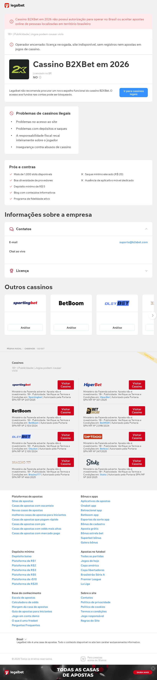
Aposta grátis (89, 528)
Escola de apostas (23, 597)
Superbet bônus (91, 538)
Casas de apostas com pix (28, 524)
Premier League (91, 579)
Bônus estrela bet (92, 533)
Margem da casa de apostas (30, 607)
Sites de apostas (22, 501)
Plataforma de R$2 (24, 565)
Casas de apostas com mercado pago (36, 533)
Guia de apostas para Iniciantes (32, 611)
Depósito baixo (22, 556)
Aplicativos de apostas (95, 501)
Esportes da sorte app (95, 519)
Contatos (87, 597)
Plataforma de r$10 (24, 579)
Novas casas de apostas (27, 510)
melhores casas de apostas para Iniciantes (39, 515)
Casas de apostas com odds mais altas (36, 528)
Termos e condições (94, 611)
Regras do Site (90, 620)
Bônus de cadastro (93, 524)
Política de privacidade (95, 602)
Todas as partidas (92, 556)
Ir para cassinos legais (134, 92)
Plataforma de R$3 (24, 570)
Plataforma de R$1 (24, 561)
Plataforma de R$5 (24, 574)
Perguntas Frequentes (26, 625)
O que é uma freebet (25, 620)
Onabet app (88, 505)
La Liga (85, 584)
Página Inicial (14, 348)
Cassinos (30, 348)
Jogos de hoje (90, 561)
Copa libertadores (92, 570)
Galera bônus (89, 542)
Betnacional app (91, 510)
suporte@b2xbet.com (133, 242)
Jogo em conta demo (25, 616)
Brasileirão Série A (93, 574)
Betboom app (90, 515)
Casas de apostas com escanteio (33, 505)
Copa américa (90, 565)
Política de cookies (93, 607)
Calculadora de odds (25, 602)
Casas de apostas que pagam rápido (35, 519)
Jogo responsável (92, 616)
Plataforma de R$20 (25, 584)
